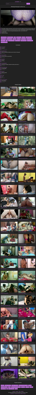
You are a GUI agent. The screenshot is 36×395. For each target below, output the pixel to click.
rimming (29, 385)
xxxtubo (18, 1)
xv (7, 388)
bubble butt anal (23, 40)
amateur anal (19, 37)
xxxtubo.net (12, 393)
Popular (17, 391)
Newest (14, 391)
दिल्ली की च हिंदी (3, 388)
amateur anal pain (15, 385)
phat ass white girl (4, 42)
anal (14, 37)
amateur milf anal (11, 40)
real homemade (30, 40)
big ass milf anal (28, 37)
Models (22, 391)
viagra (16, 388)
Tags (19, 391)
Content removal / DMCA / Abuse (20, 393)
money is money (11, 388)
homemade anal (10, 37)
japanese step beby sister (23, 385)
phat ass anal (17, 40)
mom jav (2, 385)
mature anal (3, 40)
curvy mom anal (3, 37)
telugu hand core (8, 385)
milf (6, 40)
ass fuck (23, 37)
